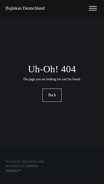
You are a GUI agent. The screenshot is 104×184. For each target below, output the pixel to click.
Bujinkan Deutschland (25, 8)
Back (52, 95)
